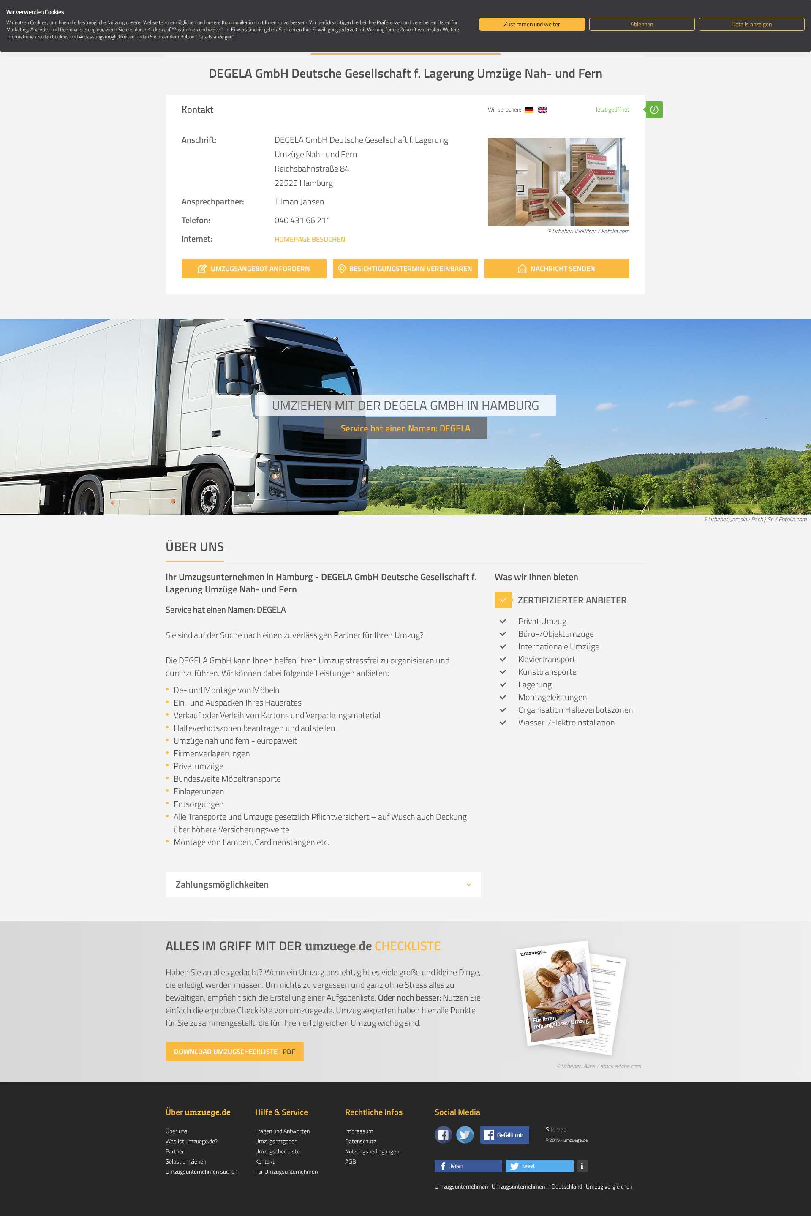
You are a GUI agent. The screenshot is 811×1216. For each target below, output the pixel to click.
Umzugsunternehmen (461, 1186)
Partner (175, 1151)
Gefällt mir (510, 1134)
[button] (468, 1166)
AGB (350, 1161)
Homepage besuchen (310, 239)
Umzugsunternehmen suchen (201, 1171)
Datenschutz (360, 1141)
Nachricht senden (562, 268)
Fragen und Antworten (282, 1130)
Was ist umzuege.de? (192, 1141)
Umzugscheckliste (277, 1151)
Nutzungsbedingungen (372, 1151)
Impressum (359, 1130)
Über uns (177, 1130)
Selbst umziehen (186, 1161)
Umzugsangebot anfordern (259, 268)
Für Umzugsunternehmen (286, 1171)
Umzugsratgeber (276, 1141)
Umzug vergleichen (609, 1186)
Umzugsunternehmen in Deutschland (537, 1186)
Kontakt (265, 1161)
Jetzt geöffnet (613, 109)
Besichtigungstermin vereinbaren (410, 268)
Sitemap (556, 1129)
